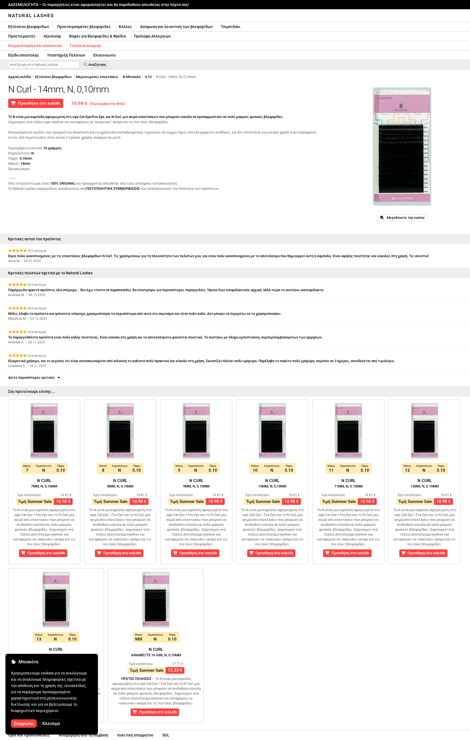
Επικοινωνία (104, 55)
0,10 (148, 77)
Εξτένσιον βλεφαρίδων (28, 26)
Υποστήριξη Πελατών (66, 55)
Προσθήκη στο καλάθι (38, 103)
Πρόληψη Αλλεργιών (152, 36)
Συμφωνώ (24, 723)
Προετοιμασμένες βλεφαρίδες (84, 26)
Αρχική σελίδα (19, 77)
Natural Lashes (31, 15)
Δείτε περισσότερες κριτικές (32, 377)
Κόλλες (125, 26)
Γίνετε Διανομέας (85, 45)
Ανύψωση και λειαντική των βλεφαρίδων (176, 26)
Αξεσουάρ (52, 36)
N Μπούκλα (132, 77)
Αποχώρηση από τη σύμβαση (83, 735)
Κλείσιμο (51, 723)
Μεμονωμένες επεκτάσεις (97, 77)
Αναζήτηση (97, 65)
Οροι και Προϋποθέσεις (29, 735)
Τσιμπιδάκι (230, 26)
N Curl (44, 483)
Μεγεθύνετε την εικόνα (404, 218)
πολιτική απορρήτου (135, 735)
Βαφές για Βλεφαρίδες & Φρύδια (97, 36)
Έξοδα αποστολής (23, 55)
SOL (165, 735)
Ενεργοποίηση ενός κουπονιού (35, 45)
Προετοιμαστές (21, 36)
